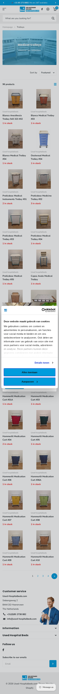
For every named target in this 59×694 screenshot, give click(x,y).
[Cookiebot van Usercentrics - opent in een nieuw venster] (42, 310)
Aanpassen (28, 381)
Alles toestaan (29, 372)
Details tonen (42, 362)
